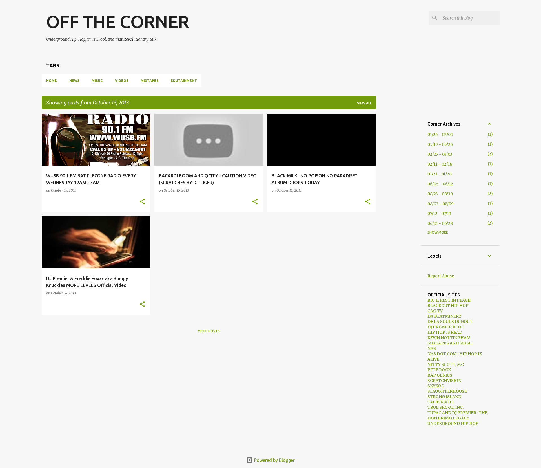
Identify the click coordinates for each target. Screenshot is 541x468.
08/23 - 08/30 (440, 193)
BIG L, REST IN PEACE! (449, 300)
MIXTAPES (149, 80)
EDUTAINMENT (184, 80)
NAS (431, 348)
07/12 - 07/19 (439, 213)
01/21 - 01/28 (439, 174)
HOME (51, 80)
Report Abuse (440, 275)
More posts (209, 331)
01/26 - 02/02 (440, 134)
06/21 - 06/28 (440, 223)
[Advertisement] (398, 198)
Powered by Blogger (274, 460)
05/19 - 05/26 (440, 144)
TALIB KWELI (440, 402)
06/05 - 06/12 (440, 183)
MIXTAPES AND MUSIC (450, 343)
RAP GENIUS (439, 375)
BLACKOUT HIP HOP (448, 305)
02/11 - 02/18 (439, 164)
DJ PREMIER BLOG (445, 326)
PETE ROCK (439, 369)
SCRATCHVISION (444, 380)
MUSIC (97, 80)
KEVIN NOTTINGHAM (449, 337)
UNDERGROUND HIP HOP (452, 423)
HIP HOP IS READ (444, 332)
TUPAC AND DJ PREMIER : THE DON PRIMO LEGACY (457, 415)
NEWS (74, 80)
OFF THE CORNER (117, 21)
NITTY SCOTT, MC (445, 364)
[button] (142, 201)
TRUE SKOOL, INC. (445, 407)
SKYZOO (435, 385)
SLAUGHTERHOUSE (447, 391)
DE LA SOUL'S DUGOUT (450, 321)
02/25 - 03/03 (439, 154)
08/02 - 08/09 (440, 203)
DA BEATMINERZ (444, 316)
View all (364, 103)
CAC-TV (435, 310)
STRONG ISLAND (444, 396)
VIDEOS (121, 80)
